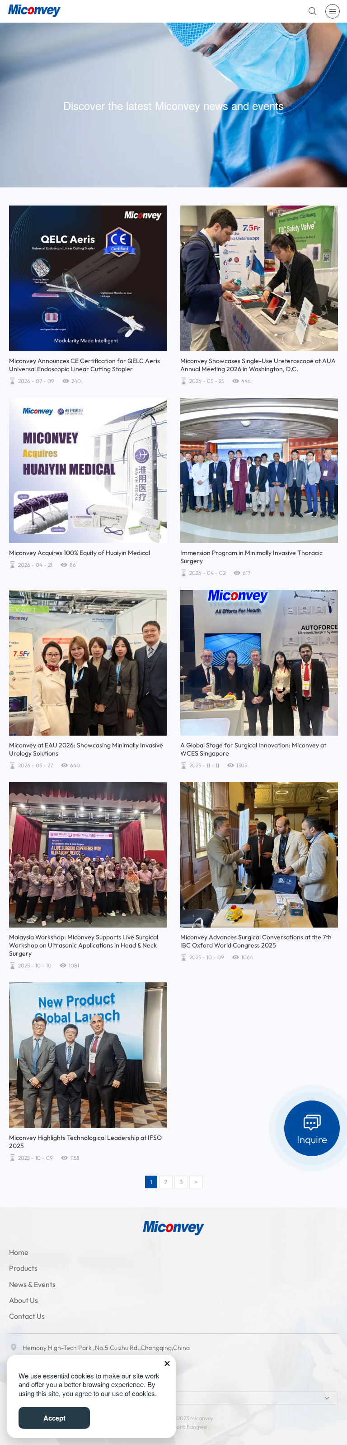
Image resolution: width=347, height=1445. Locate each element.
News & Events (32, 1284)
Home (18, 1252)
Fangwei (197, 1426)
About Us (23, 1300)
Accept (54, 1418)
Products (23, 1268)
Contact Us (27, 1316)
